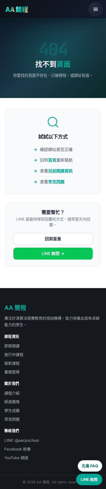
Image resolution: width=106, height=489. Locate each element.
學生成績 (12, 410)
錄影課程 (12, 363)
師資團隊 (12, 401)
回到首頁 (53, 238)
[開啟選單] (96, 9)
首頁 (52, 160)
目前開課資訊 (60, 170)
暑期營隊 (12, 372)
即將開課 (12, 345)
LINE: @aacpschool (21, 440)
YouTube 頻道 (16, 457)
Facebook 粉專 (17, 449)
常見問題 (56, 181)
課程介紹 (12, 393)
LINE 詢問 (89, 479)
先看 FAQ (90, 465)
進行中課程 (13, 354)
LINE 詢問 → (53, 253)
